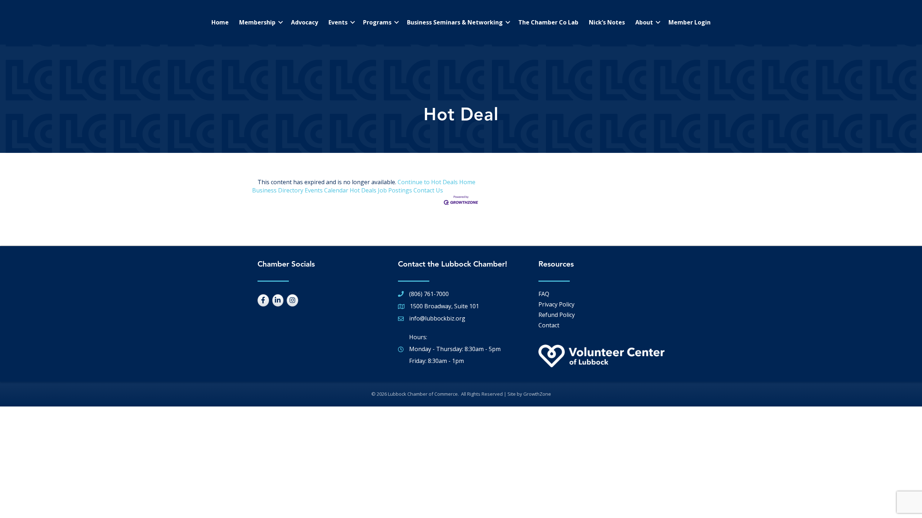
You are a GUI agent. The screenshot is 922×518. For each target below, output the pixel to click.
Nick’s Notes (607, 22)
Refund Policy (556, 315)
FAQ (543, 294)
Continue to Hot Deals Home (436, 182)
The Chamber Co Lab (548, 22)
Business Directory (277, 190)
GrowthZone (537, 394)
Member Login (689, 22)
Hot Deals (363, 190)
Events (338, 22)
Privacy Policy (556, 304)
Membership (257, 22)
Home (220, 22)
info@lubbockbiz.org (437, 318)
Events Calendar (326, 190)
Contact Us (428, 190)
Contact (548, 325)
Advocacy (304, 22)
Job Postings (395, 190)
